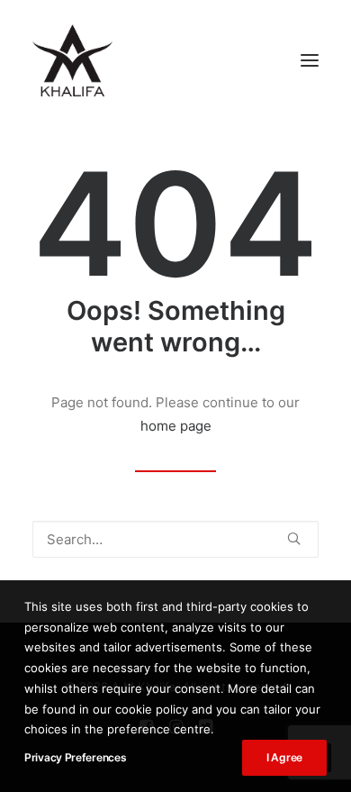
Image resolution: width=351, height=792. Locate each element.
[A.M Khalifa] (72, 60)
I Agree (284, 757)
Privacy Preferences (75, 757)
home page (176, 425)
